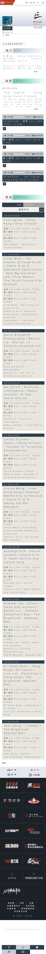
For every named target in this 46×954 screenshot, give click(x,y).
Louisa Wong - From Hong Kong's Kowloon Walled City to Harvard (21, 531)
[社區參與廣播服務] (34, 831)
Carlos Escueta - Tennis (19, 471)
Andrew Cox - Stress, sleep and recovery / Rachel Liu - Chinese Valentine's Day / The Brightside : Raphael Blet (22, 612)
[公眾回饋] (30, 775)
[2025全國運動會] (12, 785)
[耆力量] (12, 861)
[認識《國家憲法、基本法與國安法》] (34, 846)
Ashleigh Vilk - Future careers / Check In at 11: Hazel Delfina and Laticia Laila (22, 557)
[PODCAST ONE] (34, 876)
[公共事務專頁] (12, 831)
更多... (37, 72)
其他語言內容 (21, 911)
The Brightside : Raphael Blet (23, 655)
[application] (22, 117)
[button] (5, 117)
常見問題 (31, 906)
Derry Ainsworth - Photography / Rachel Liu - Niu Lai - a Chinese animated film (22, 340)
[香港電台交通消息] (9, 770)
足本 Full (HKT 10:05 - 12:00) (22, 229)
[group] (34, 117)
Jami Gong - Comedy (17, 754)
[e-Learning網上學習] (34, 815)
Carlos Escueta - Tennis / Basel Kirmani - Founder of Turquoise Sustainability (23, 445)
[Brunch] (4, 128)
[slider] (18, 117)
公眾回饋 (36, 775)
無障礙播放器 (28, 909)
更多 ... (4, 763)
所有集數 (7, 28)
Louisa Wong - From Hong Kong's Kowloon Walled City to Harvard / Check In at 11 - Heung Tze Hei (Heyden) (23, 497)
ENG (30, 3)
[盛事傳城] (34, 861)
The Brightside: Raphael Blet (22, 757)
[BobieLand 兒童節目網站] (34, 800)
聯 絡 (13, 775)
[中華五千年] (12, 891)
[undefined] (26, 2)
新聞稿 (12, 903)
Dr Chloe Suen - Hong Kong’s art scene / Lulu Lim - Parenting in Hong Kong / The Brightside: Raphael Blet (23, 675)
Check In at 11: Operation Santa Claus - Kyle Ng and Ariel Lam (20, 314)
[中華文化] (12, 846)
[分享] (31, 770)
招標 (32, 903)
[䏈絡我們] (9, 775)
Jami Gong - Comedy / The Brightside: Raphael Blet (22, 729)
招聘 (22, 903)
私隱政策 (12, 909)
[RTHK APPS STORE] (12, 876)
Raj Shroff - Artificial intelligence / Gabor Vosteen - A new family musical (21, 393)
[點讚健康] (12, 800)
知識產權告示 (14, 906)
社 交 (36, 770)
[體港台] (34, 785)
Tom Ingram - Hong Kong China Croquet (21, 221)
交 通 (13, 770)
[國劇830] (12, 815)
